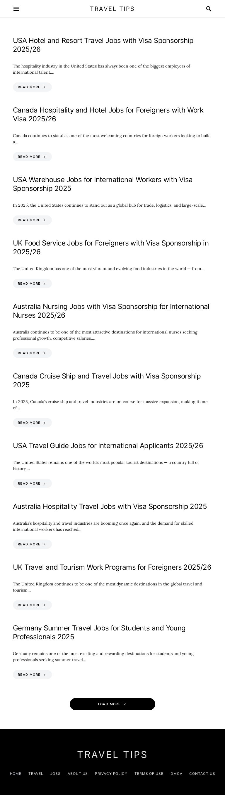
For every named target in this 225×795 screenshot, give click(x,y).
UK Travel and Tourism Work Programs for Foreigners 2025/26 (112, 567)
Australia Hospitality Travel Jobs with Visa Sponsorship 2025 (110, 506)
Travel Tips (112, 8)
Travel (35, 773)
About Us (78, 773)
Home (16, 773)
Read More (29, 87)
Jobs (55, 773)
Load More (109, 704)
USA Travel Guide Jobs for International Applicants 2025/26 (108, 445)
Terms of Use (148, 773)
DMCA (177, 773)
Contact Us (202, 773)
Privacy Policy (111, 773)
